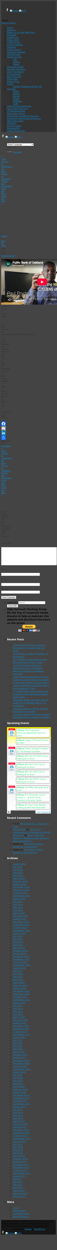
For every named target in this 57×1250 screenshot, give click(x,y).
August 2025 (19, 898)
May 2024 (18, 941)
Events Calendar (15, 44)
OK (12, 606)
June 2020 (18, 1077)
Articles (16, 62)
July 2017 (17, 1178)
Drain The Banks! (15, 72)
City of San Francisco (17, 108)
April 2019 (18, 1118)
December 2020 (21, 1060)
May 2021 (18, 1046)
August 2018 (19, 1141)
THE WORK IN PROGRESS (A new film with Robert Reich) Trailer (30, 661)
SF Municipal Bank (16, 111)
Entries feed (19, 1210)
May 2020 (18, 1080)
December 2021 (21, 1025)
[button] (9, 812)
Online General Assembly (19, 106)
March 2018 (19, 1155)
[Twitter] (14, 11)
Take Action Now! (15, 121)
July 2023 (17, 970)
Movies (16, 96)
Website (5, 589)
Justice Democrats (16, 130)
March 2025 (19, 913)
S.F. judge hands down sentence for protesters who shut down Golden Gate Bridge (31, 694)
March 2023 (19, 982)
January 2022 (19, 1022)
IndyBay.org (12, 37)
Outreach (11, 47)
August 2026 (19, 863)
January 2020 (19, 1092)
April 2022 (18, 1014)
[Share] (3, 437)
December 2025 (21, 887)
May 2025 (18, 907)
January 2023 (19, 988)
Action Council (14, 49)
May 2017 (18, 1184)
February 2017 (20, 1193)
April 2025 (18, 910)
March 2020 (19, 1086)
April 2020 (18, 1083)
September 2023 (21, 965)
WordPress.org (20, 1216)
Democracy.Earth (15, 67)
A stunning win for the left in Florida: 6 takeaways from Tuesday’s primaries (31, 716)
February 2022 (20, 1019)
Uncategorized (8, 255)
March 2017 (19, 1190)
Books (16, 91)
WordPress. (39, 1229)
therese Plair (19, 829)
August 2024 (19, 933)
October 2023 (20, 962)
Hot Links (11, 89)
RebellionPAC (13, 128)
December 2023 (21, 956)
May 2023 (18, 976)
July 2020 (17, 1074)
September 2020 (21, 1069)
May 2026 (18, 872)
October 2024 (20, 927)
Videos (16, 64)
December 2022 (21, 991)
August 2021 (19, 1037)
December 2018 (21, 1129)
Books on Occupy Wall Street (21, 32)
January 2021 (19, 1057)
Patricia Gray (13, 81)
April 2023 (18, 979)
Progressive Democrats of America (24, 118)
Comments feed (21, 1213)
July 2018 (17, 1144)
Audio (15, 103)
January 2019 (19, 1126)
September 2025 (21, 895)
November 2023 (21, 959)
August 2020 (19, 1072)
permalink (6, 446)
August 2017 (19, 1176)
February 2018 (20, 1158)
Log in (16, 1207)
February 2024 (20, 950)
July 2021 (17, 1040)
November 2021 (21, 1028)
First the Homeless (16, 69)
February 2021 (20, 1054)
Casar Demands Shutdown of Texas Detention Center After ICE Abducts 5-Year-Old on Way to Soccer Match (31, 679)
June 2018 (18, 1147)
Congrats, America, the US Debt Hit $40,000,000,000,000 (31, 710)
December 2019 (21, 1095)
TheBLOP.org (13, 42)
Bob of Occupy (14, 76)
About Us (11, 30)
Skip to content (8, 23)
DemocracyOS (14, 57)
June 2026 (18, 869)
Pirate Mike (12, 79)
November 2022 (21, 993)
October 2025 (20, 892)
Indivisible (11, 35)
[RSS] (22, 11)
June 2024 (18, 939)
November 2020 (21, 1063)
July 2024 (17, 936)
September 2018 (21, 1138)
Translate (17, 152)
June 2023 (18, 973)
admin (4, 236)
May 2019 (18, 1115)
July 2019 (17, 1109)
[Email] (3, 428)
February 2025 (20, 915)
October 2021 (20, 1031)
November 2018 (21, 1132)
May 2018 (18, 1150)
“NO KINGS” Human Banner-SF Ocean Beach (28, 845)
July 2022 (17, 1005)
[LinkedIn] (3, 433)
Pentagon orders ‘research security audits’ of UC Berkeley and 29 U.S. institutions (31, 702)
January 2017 (19, 1196)
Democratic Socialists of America (23, 116)
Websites (17, 101)
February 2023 (20, 985)
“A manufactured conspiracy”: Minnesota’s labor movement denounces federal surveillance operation (28, 669)
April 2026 (18, 875)
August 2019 (19, 1106)
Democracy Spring (16, 113)
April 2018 (18, 1152)
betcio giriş (18, 835)
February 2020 (20, 1089)
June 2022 (18, 1008)
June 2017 (18, 1181)
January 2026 (19, 884)
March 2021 (19, 1051)
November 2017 (21, 1167)
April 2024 (18, 944)
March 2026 (19, 878)
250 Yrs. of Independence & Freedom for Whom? (32, 831)
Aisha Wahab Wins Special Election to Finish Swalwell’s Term (31, 687)
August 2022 (19, 1002)
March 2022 (19, 1017)
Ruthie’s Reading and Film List (27, 86)
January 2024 (19, 953)
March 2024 (19, 947)
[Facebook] (8, 11)
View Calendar (42, 812)
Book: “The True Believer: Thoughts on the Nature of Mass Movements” (31, 838)
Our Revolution (14, 126)
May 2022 (18, 1011)
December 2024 (21, 921)
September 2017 (21, 1173)
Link (15, 59)
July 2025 (17, 901)
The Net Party (13, 54)
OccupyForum (14, 74)
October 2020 (20, 1066)
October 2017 (20, 1170)
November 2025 (21, 889)
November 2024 (21, 924)
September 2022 (21, 999)
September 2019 (21, 1103)
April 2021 (18, 1048)
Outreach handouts (16, 52)
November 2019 (21, 1098)
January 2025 (19, 918)
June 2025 (18, 904)
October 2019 (20, 1100)
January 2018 (19, 1161)
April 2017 (18, 1187)
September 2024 (21, 930)
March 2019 (19, 1121)
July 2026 (17, 866)
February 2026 (20, 881)
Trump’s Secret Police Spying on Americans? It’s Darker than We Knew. (29, 647)
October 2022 (20, 996)
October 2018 (20, 1135)
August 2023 (19, 967)
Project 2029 (13, 40)
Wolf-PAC (11, 123)
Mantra (28, 1229)
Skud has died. (3, 200)
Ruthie (10, 84)
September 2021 (21, 1034)
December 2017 (21, 1164)
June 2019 (18, 1112)
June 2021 (18, 1043)
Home (10, 27)
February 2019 (20, 1124)
